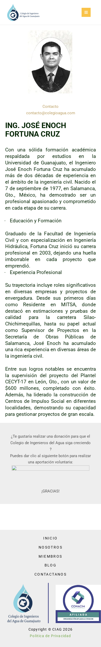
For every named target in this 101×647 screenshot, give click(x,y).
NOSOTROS (50, 547)
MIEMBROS (50, 556)
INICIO (50, 538)
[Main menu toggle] (86, 12)
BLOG (51, 565)
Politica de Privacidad (50, 636)
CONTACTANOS (50, 574)
